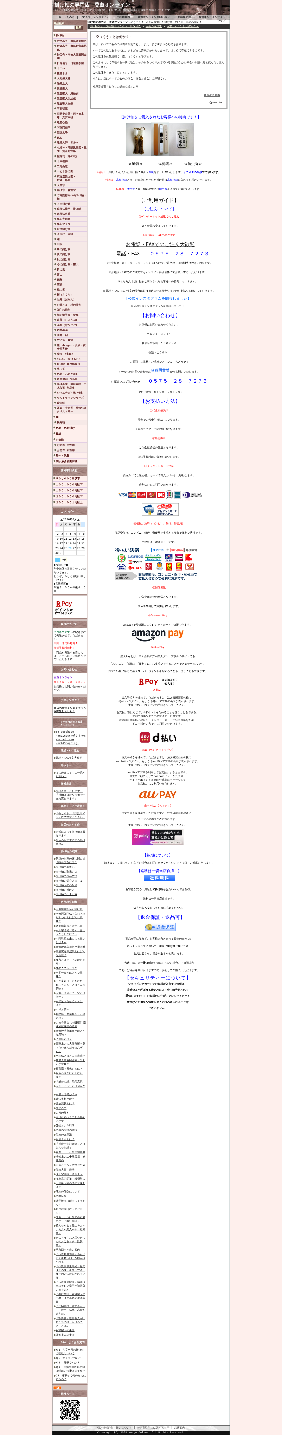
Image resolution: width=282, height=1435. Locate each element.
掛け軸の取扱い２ (66, 871)
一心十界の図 (65, 171)
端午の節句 (63, 309)
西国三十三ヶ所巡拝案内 (70, 1152)
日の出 (61, 269)
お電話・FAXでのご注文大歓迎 (160, 244)
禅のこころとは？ (66, 968)
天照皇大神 (63, 78)
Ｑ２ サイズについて (68, 1358)
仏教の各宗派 (64, 1134)
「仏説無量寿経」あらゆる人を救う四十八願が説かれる (70, 1258)
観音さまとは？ (65, 1139)
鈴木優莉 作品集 (67, 379)
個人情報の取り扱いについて (114, 1427)
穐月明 (61, 422)
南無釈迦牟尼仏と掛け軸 (70, 946)
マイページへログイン (95, 17)
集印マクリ (63, 223)
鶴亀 (59, 279)
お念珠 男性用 (66, 445)
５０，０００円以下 (68, 478)
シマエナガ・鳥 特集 (70, 392)
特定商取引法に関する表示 (153, 1427)
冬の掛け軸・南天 (67, 264)
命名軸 (61, 402)
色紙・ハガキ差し (67, 373)
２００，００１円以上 (69, 502)
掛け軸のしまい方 (66, 894)
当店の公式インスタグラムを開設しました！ (70, 709)
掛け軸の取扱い (65, 867)
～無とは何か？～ (66, 1094)
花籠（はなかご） (67, 325)
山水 (59, 244)
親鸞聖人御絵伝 (66, 98)
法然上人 (62, 83)
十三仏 (61, 68)
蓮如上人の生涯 (66, 1334)
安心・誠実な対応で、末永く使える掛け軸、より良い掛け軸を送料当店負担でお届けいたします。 (114, 10)
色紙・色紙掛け (65, 427)
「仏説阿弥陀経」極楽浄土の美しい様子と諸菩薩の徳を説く (70, 1286)
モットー (66, 765)
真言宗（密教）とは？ (69, 1068)
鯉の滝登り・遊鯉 (67, 314)
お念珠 (60, 439)
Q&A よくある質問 (73, 1342)
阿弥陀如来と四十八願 (69, 925)
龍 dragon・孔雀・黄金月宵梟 (71, 347)
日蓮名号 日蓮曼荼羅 (70, 63)
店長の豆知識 (69, 901)
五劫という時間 (65, 1125)
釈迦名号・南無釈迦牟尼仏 (71, 47)
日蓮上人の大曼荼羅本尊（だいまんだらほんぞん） (70, 1047)
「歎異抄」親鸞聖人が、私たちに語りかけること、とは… (70, 1322)
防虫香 (61, 368)
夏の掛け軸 (63, 254)
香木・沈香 (62, 455)
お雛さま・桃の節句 (69, 304)
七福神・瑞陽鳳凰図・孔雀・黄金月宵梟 (71, 149)
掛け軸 (60, 35)
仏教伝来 (61, 1196)
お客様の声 (184, 17)
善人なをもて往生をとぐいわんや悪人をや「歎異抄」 (70, 1229)
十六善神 (62, 161)
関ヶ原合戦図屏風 (66, 461)
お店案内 (179, 1427)
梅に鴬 (61, 289)
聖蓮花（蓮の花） (67, 156)
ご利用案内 (123, 17)
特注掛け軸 (63, 229)
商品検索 (59, 23)
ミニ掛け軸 (63, 203)
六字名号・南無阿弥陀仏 (71, 40)
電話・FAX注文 (70, 750)
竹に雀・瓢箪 (65, 340)
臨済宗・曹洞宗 (66, 190)
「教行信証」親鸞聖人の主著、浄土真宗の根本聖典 (70, 1298)
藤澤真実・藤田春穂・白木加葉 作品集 (71, 385)
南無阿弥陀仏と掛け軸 (69, 909)
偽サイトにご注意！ (73, 806)
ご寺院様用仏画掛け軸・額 (71, 197)
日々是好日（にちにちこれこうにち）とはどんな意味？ (70, 984)
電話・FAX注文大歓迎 (69, 757)
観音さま (62, 73)
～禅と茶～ (62, 1009)
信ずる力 (61, 1108)
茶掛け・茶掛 (65, 234)
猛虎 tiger (65, 353)
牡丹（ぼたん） (66, 299)
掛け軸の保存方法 (66, 876)
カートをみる (66, 17)
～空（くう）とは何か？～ (183, 26)
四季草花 (62, 329)
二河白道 (62, 166)
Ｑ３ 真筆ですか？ (68, 1362)
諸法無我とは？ (65, 1103)
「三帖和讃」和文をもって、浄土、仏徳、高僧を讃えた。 (70, 1310)
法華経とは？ (64, 1039)
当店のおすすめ (70, 824)
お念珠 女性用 (66, 450)
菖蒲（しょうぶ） (67, 319)
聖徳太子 (62, 132)
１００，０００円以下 (69, 484)
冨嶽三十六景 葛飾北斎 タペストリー (72, 409)
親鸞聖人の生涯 (65, 1330)
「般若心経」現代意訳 (69, 1081)
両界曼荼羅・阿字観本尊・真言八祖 (70, 115)
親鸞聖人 (62, 88)
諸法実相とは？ (65, 1098)
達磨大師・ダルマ (67, 142)
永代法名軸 (63, 213)
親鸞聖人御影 (65, 103)
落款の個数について (68, 1191)
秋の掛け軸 (63, 259)
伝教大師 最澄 (65, 1169)
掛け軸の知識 (69, 851)
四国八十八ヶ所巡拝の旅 (70, 1164)
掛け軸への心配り (66, 885)
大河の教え (62, 1112)
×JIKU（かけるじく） (70, 358)
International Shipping (71, 723)
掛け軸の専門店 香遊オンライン (95, 5)
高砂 (59, 284)
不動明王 (62, 108)
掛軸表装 (66, 783)
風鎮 (58, 433)
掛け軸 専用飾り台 (68, 364)
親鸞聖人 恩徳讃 (67, 93)
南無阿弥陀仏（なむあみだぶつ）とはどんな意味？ (70, 917)
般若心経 (62, 122)
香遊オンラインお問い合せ (154, 17)
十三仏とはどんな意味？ (70, 1055)
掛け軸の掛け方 (65, 889)
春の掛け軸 (63, 249)
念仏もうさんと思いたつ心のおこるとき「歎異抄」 (70, 1241)
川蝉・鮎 (62, 335)
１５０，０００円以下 (69, 490)
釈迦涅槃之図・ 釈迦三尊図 (71, 178)
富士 (59, 274)
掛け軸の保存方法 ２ (69, 880)
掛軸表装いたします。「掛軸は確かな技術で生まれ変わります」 (70, 795)
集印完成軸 (63, 218)
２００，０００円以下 (69, 496)
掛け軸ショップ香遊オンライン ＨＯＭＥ (115, 26)
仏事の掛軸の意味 (66, 1130)
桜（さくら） (65, 294)
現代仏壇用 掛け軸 (69, 208)
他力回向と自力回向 (68, 1249)
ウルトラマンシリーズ (70, 397)
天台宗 (61, 185)
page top (217, 102)
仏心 (59, 137)
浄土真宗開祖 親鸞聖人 (70, 1178)
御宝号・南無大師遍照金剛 (71, 56)
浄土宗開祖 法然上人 (69, 1174)
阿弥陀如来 (63, 127)
